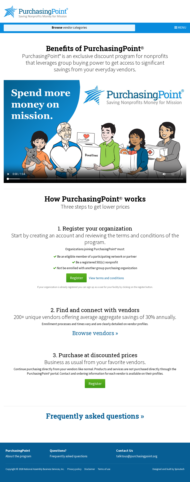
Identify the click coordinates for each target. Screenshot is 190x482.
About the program (18, 456)
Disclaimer (89, 469)
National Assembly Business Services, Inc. (44, 469)
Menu (181, 27)
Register (76, 277)
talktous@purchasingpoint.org (136, 456)
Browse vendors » (95, 333)
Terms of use (104, 469)
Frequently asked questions (68, 456)
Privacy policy (74, 469)
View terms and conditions (106, 278)
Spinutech (179, 469)
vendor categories (69, 27)
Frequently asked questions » (95, 416)
